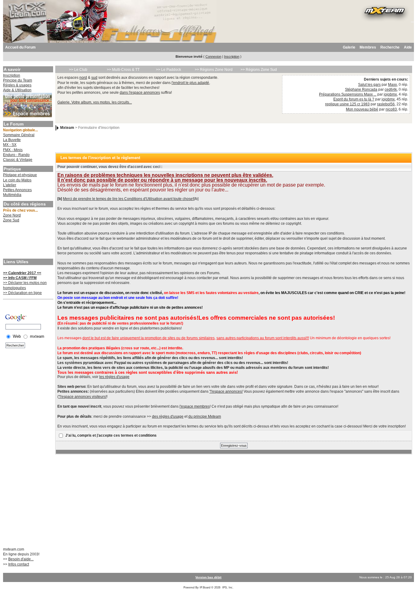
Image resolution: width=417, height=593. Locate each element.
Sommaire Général (18, 135)
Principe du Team (17, 80)
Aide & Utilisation (17, 90)
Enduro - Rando (16, 155)
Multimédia (12, 195)
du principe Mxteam (204, 416)
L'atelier (9, 185)
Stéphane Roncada (361, 89)
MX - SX (9, 145)
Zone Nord (12, 215)
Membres (368, 47)
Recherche (390, 47)
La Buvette (12, 140)
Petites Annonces (17, 190)
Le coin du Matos (17, 180)
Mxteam (67, 128)
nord (83, 77)
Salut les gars (369, 84)
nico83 (391, 109)
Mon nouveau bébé (362, 109)
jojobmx (390, 94)
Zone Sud (11, 220)
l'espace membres (194, 406)
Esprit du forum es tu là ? (353, 99)
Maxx (392, 84)
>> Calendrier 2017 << (22, 273)
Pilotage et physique (20, 175)
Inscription (231, 56)
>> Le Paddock (168, 69)
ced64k (391, 89)
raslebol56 (386, 104)
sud (94, 77)
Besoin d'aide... (21, 559)
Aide (408, 47)
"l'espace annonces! (226, 391)
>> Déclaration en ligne (22, 293)
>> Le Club (78, 69)
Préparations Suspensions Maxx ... (347, 94)
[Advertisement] (27, 241)
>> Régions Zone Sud (259, 69)
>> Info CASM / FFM (20, 278)
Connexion (213, 56)
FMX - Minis (13, 150)
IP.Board (205, 587)
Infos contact (18, 564)
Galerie (349, 47)
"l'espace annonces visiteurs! (83, 397)
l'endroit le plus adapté (190, 83)
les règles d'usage (114, 377)
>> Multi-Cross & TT (123, 69)
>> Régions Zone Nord (214, 69)
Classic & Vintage (17, 160)
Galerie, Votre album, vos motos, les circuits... (94, 102)
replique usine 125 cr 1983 (347, 104)
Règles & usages (17, 85)
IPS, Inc (227, 587)
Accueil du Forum (20, 47)
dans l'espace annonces (140, 92)
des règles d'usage (167, 416)
